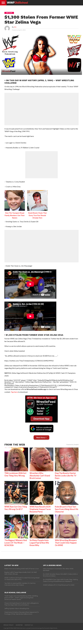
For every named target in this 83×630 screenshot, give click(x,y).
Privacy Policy (9, 625)
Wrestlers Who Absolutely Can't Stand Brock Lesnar (40, 475)
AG (15, 27)
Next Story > (41, 437)
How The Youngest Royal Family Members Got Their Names (15, 215)
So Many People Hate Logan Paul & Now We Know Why (39, 542)
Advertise (19, 625)
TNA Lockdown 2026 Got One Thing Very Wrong (15, 474)
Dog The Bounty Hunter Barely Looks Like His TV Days (65, 475)
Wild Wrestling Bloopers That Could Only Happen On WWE (66, 542)
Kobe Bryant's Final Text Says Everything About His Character (66, 509)
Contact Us (29, 625)
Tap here (14, 392)
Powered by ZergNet (72, 444)
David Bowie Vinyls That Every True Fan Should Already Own (37, 215)
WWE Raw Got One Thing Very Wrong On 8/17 (15, 507)
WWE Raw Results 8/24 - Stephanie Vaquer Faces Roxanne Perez (40, 509)
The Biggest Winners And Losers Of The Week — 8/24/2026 (15, 542)
